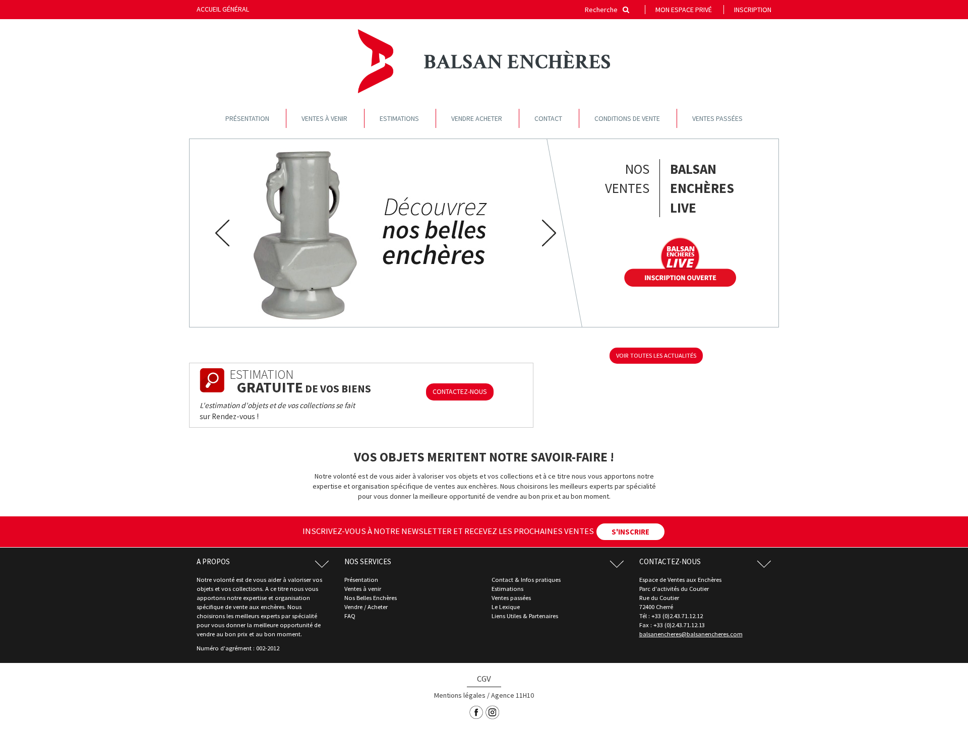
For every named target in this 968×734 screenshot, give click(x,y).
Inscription (752, 9)
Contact (548, 118)
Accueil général (223, 9)
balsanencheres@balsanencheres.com (691, 634)
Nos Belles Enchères (370, 598)
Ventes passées (717, 118)
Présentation (247, 118)
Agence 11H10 (512, 695)
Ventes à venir (324, 118)
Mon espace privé (683, 9)
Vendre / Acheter (366, 607)
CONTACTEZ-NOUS (460, 391)
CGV (484, 678)
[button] (219, 233)
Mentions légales (460, 695)
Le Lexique (506, 607)
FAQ (349, 616)
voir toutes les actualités (656, 355)
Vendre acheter (476, 118)
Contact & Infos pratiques (526, 579)
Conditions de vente (627, 118)
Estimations (399, 118)
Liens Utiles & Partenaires (525, 616)
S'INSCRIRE (630, 532)
